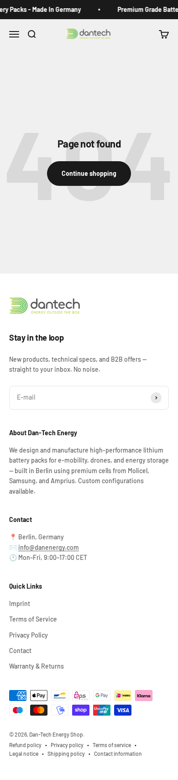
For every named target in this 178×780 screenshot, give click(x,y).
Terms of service (112, 745)
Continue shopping (89, 173)
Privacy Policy (28, 635)
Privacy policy (67, 745)
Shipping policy (66, 753)
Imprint (19, 603)
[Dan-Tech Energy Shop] (89, 306)
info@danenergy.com (48, 547)
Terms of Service (33, 619)
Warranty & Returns (36, 666)
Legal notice (23, 753)
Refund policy (25, 745)
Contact (20, 650)
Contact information (118, 753)
